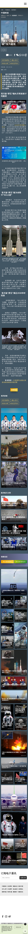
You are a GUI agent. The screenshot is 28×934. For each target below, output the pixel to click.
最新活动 (20, 891)
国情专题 (4, 891)
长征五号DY (14, 63)
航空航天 (14, 10)
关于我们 (3, 923)
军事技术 (20, 15)
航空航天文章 (6, 493)
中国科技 (7, 10)
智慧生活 (3, 15)
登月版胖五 (6, 60)
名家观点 (20, 889)
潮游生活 (15, 886)
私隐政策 (5, 930)
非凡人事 (4, 889)
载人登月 (15, 60)
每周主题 (9, 891)
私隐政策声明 (18, 923)
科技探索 (3, 17)
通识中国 (4, 454)
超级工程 (9, 15)
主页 (2, 10)
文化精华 (9, 889)
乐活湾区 (9, 886)
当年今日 (10, 454)
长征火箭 (5, 63)
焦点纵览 (15, 889)
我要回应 (14, 390)
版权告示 (10, 923)
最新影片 (15, 891)
